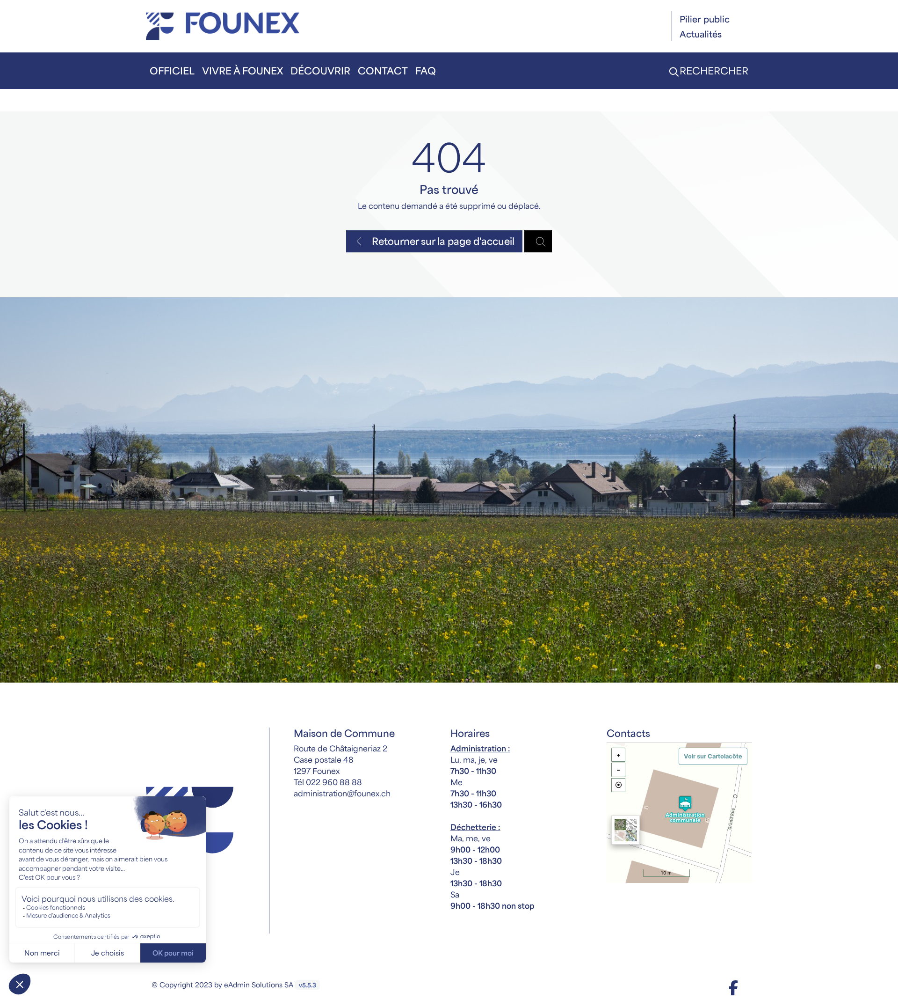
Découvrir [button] (320, 70)
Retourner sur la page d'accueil (441, 241)
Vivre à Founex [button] (242, 70)
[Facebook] (733, 987)
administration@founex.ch (342, 793)
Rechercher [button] (712, 70)
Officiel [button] (172, 70)
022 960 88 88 (334, 782)
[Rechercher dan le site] (538, 241)
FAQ (425, 70)
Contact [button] (383, 70)
